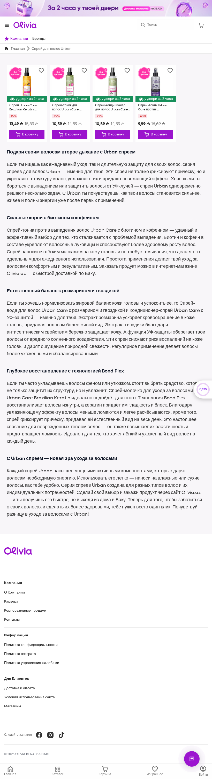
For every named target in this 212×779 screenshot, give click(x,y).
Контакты (12, 619)
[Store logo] (24, 25)
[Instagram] (50, 735)
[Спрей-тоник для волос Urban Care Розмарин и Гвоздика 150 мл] (70, 103)
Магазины (12, 706)
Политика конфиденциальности (31, 645)
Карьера (11, 601)
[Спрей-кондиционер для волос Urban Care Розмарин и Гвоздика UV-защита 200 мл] (113, 103)
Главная (18, 49)
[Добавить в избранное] (41, 70)
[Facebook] (39, 735)
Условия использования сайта (29, 697)
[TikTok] (61, 735)
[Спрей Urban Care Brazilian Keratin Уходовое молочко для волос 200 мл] (27, 103)
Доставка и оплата (19, 688)
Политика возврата (20, 654)
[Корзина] (201, 25)
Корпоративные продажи (25, 610)
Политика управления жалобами (31, 663)
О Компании (14, 592)
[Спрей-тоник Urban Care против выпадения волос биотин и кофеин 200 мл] (155, 103)
